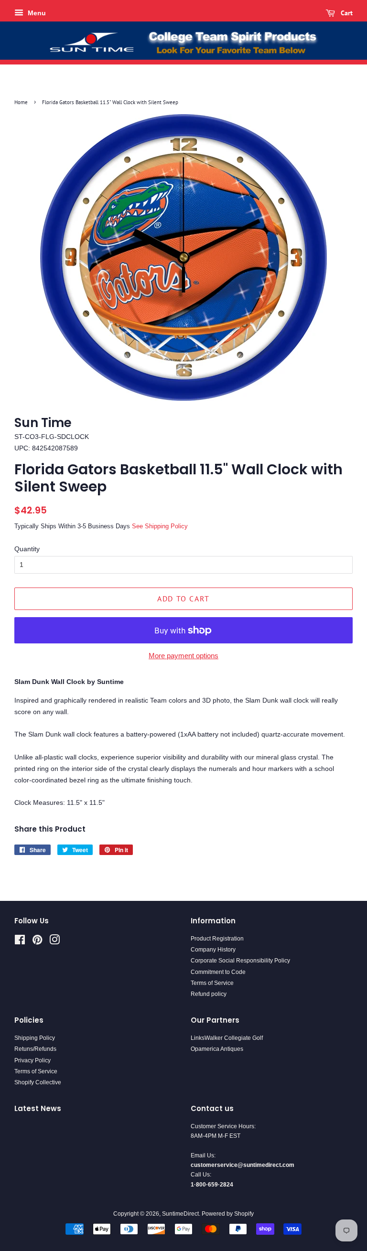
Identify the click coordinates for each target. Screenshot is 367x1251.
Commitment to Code (218, 972)
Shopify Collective (37, 1082)
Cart (346, 13)
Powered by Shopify (228, 1213)
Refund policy (209, 994)
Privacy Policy (32, 1060)
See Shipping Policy (160, 526)
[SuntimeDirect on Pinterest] (37, 942)
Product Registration (217, 938)
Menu (36, 13)
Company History (213, 949)
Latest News (37, 1108)
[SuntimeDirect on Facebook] (19, 942)
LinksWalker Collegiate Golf (227, 1038)
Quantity (27, 549)
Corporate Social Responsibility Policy (240, 960)
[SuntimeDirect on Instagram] (54, 942)
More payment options (183, 656)
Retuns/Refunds (35, 1049)
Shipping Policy (34, 1038)
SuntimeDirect (180, 1213)
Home (21, 102)
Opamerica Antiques (217, 1049)
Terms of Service (212, 983)
